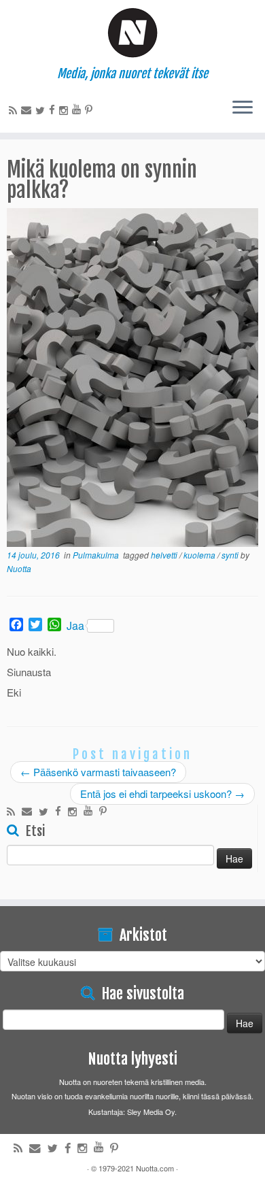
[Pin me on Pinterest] (90, 109)
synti (231, 555)
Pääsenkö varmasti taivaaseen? (98, 772)
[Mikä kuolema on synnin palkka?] (132, 378)
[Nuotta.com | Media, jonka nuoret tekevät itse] (132, 33)
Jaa (75, 626)
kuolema (200, 555)
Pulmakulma (97, 555)
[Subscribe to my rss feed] (15, 110)
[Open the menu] (242, 108)
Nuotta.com (155, 1168)
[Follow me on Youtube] (78, 108)
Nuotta (19, 568)
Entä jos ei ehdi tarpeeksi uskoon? (162, 793)
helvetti (165, 555)
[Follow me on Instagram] (65, 110)
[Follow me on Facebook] (54, 109)
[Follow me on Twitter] (42, 110)
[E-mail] (28, 109)
